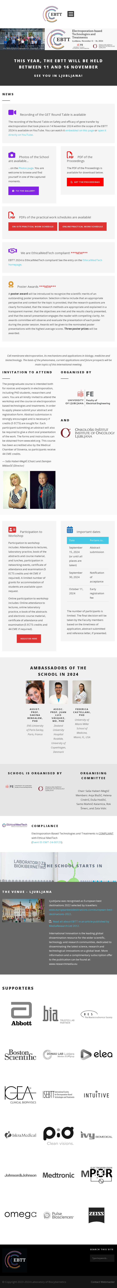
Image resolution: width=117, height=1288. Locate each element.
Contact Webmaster (103, 1282)
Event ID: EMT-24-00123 (46, 842)
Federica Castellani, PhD (82, 712)
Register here (29, 638)
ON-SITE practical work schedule (32, 226)
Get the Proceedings (87, 182)
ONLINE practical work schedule (82, 226)
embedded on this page (79, 130)
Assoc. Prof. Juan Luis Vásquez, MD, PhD (58, 715)
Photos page (26, 168)
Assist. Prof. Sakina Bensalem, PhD (35, 715)
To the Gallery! (25, 190)
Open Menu (70, 14)
